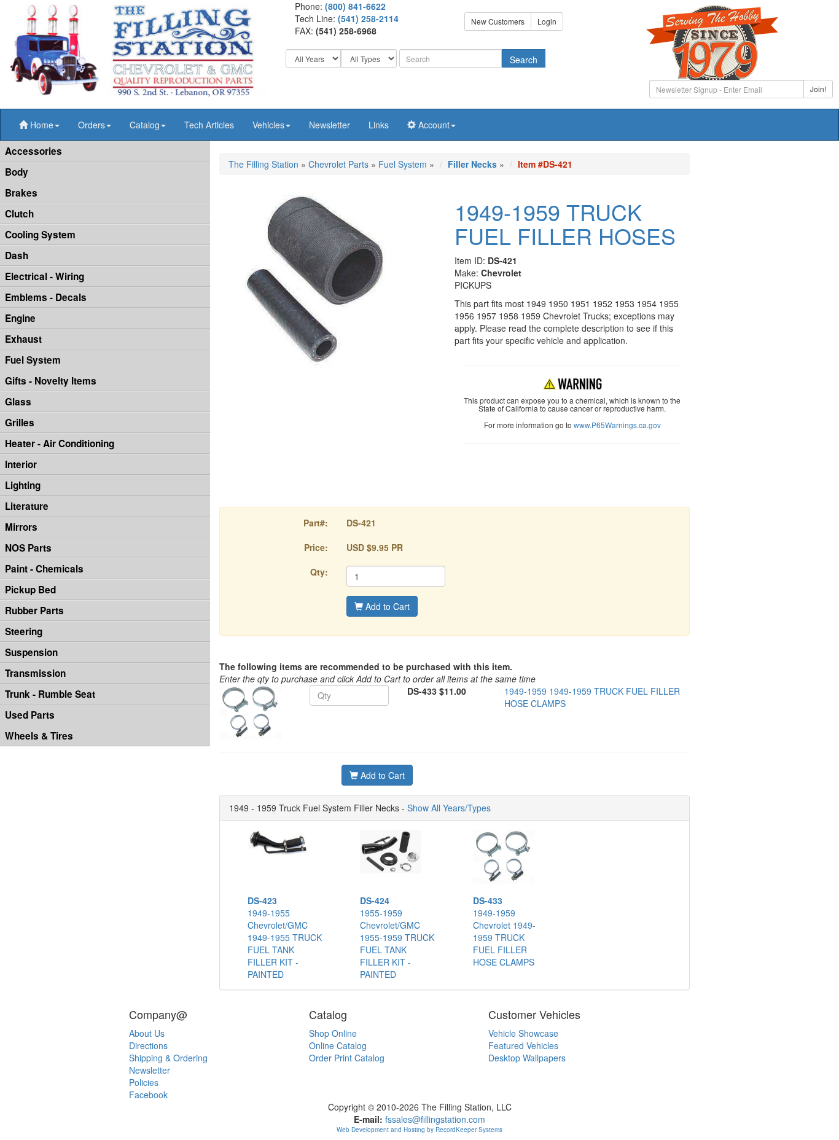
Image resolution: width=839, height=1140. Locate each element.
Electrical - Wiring (44, 276)
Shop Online (333, 1033)
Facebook (148, 1094)
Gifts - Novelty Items (50, 381)
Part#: (315, 523)
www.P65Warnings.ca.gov (617, 425)
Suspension (31, 652)
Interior (21, 464)
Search (523, 59)
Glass (18, 401)
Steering (23, 631)
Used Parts (30, 715)
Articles (209, 125)
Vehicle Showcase (523, 1033)
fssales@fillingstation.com (435, 1119)
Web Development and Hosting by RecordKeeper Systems (419, 1129)
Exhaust (23, 339)
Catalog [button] (145, 125)
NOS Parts (28, 548)
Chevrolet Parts (338, 164)
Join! (818, 89)
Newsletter (329, 125)
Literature (27, 506)
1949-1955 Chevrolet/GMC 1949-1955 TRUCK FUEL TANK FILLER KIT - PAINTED (285, 937)
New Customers (498, 21)
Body (16, 172)
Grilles (19, 422)
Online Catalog (338, 1045)
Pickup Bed (30, 589)
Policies (143, 1082)
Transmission (35, 673)
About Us (147, 1033)
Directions (148, 1045)
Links (379, 125)
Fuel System (33, 360)
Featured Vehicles (523, 1045)
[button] (39, 124)
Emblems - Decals (46, 297)
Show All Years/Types (449, 808)
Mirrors (21, 527)
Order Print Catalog (346, 1058)
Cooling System (40, 234)
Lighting (23, 485)
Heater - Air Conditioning (59, 443)
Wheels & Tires (39, 736)
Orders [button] (91, 125)
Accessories (33, 151)
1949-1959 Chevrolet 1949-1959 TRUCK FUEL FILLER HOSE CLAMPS (504, 931)
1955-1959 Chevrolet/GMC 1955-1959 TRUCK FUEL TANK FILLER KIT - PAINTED (397, 937)
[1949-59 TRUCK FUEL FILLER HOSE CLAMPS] (251, 712)
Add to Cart (386, 606)
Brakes (21, 193)
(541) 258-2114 (368, 18)
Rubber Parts (34, 610)
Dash (16, 255)
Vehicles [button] (268, 125)
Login (546, 21)
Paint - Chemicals (44, 569)
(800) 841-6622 (355, 6)
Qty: (319, 572)
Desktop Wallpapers (527, 1058)
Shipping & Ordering (168, 1058)
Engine (20, 318)
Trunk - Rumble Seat (50, 694)
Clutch (19, 214)
